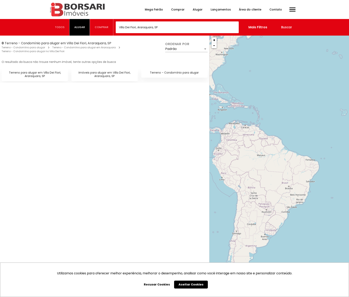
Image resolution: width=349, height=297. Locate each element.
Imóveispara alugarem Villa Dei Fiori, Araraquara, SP (104, 74)
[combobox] (177, 27)
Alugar (198, 9)
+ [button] (214, 40)
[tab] (59, 27)
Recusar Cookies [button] (157, 284)
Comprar (178, 9)
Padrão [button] (171, 49)
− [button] (214, 45)
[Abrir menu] (292, 9)
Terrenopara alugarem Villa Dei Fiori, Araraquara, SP (35, 74)
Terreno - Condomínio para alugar (23, 47)
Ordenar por (177, 44)
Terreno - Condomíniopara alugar (174, 73)
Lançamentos (221, 9)
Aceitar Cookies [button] (191, 284)
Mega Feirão (154, 9)
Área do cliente (250, 9)
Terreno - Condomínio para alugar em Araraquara (84, 47)
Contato (275, 9)
